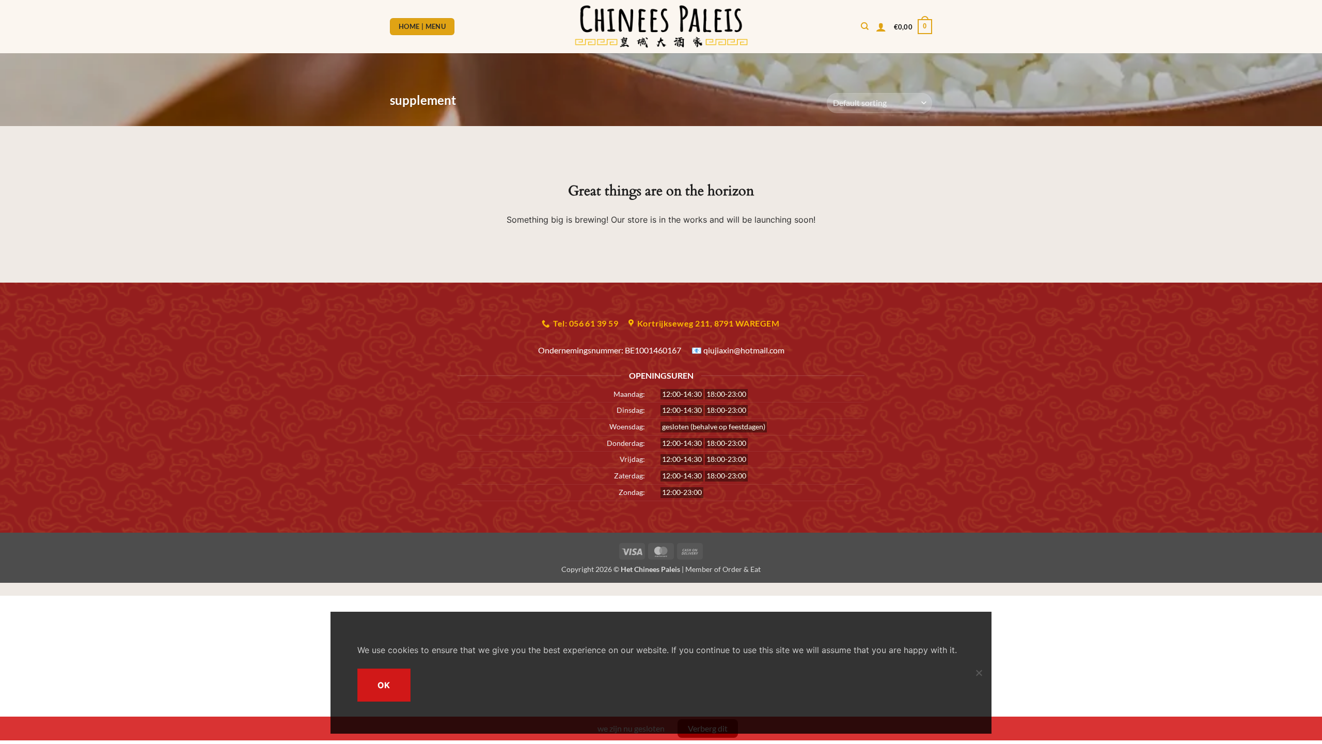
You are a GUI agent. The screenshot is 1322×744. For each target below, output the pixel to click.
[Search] (865, 26)
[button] (881, 27)
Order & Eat (741, 569)
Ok (383, 685)
